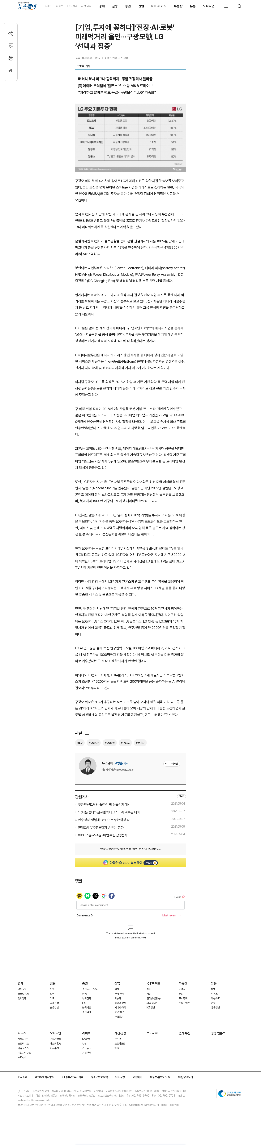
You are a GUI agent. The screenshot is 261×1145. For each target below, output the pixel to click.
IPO (84, 1002)
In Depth (22, 1057)
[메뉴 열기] (226, 6)
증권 (128, 6)
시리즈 (48, 5)
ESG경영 (72, 5)
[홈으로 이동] (27, 6)
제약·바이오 (152, 1002)
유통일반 (215, 1007)
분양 (181, 993)
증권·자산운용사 (90, 989)
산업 (141, 6)
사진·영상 (86, 5)
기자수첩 (54, 1048)
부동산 (178, 6)
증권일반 (86, 1012)
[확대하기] (130, 107)
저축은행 (54, 1002)
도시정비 (183, 998)
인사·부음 (185, 1033)
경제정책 (22, 989)
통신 (149, 989)
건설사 (182, 989)
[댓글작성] (10, 45)
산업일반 (118, 1016)
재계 (116, 989)
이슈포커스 (23, 1048)
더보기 (181, 796)
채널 (213, 989)
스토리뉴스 (23, 1043)
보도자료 (152, 1033)
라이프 (59, 5)
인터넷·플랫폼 (153, 998)
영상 (84, 1043)
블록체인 (86, 1007)
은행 (52, 989)
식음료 (214, 993)
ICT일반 (151, 1007)
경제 (102, 6)
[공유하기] (10, 33)
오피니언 (209, 6)
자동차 (117, 998)
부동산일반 (184, 1002)
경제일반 (22, 998)
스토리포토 (119, 1043)
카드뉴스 (86, 1048)
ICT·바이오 (159, 6)
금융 (115, 6)
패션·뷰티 (215, 998)
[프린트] (10, 58)
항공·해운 (119, 1012)
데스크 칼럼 (56, 1043)
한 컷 (116, 1048)
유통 (193, 6)
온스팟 (117, 1038)
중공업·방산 (120, 1002)
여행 (213, 1002)
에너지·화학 (120, 1007)
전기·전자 (119, 993)
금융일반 (54, 1007)
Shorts (86, 1038)
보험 (52, 993)
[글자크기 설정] (10, 70)
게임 (149, 993)
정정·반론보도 (219, 1033)
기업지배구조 (24, 1052)
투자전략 (86, 998)
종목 (84, 993)
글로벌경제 (23, 993)
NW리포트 (23, 1038)
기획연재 (86, 1052)
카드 (52, 998)
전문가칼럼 (55, 1038)
